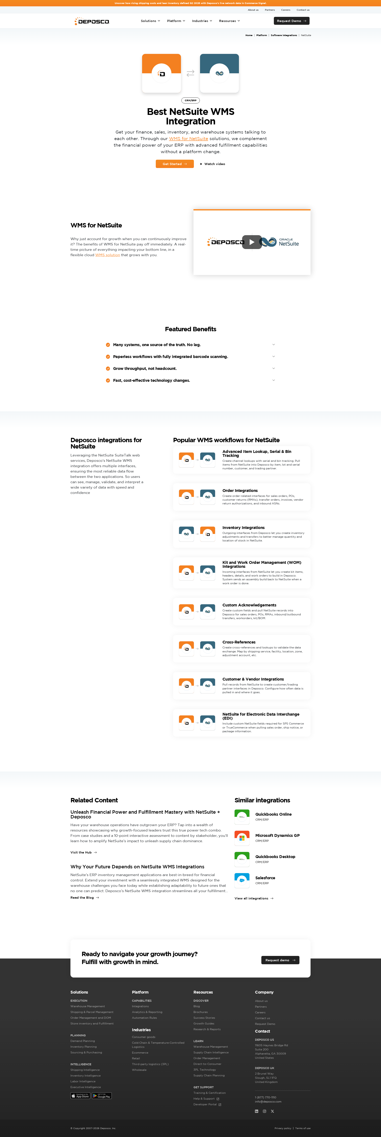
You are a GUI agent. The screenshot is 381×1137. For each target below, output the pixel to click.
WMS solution (107, 255)
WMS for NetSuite (188, 138)
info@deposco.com (268, 1101)
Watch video (214, 164)
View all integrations (251, 898)
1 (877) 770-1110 (265, 1097)
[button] (98, 993)
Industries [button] (200, 21)
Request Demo (289, 21)
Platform (174, 21)
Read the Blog (82, 897)
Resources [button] (227, 21)
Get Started (172, 164)
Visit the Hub (81, 852)
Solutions (148, 21)
